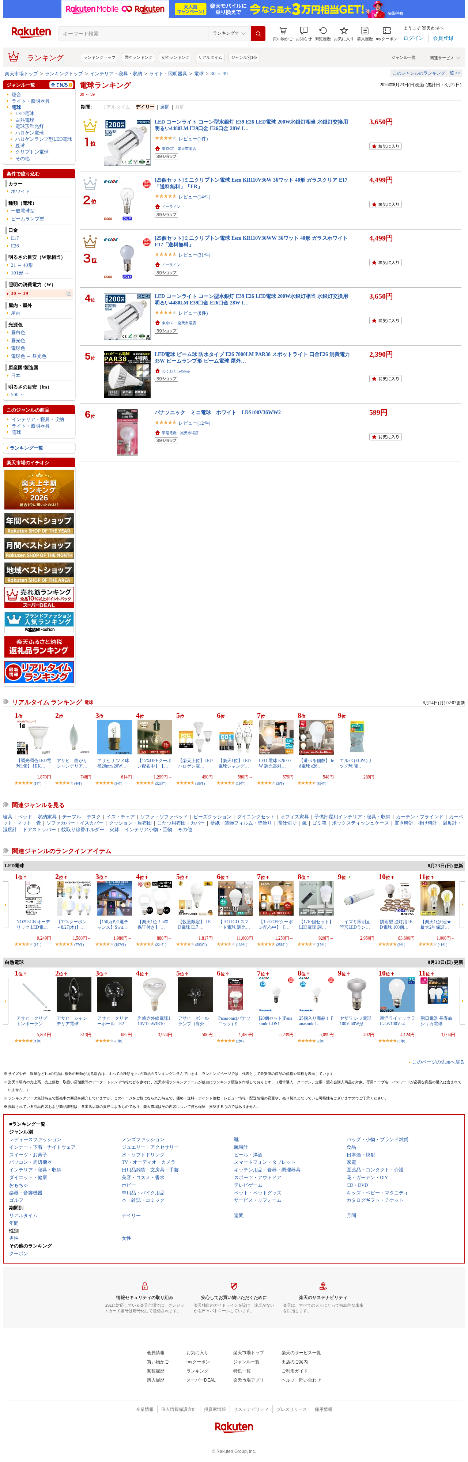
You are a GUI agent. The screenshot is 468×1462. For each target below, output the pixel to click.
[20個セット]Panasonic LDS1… (275, 1021)
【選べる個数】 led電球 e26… (316, 763)
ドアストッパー (39, 829)
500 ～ (17, 394)
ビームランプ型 (27, 218)
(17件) (321, 945)
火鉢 (114, 829)
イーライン (171, 207)
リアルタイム (210, 57)
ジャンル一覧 (404, 57)
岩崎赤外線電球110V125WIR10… (153, 1021)
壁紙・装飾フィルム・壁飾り (241, 823)
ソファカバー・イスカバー (74, 823)
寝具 (7, 816)
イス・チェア (120, 816)
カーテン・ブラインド (420, 816)
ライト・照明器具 (168, 73)
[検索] (258, 33)
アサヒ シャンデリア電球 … (72, 1021)
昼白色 (18, 332)
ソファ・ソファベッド (164, 816)
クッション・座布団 (130, 823)
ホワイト (20, 191)
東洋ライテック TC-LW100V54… (397, 1021)
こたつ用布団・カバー (181, 823)
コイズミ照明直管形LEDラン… (355, 924)
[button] (304, 33)
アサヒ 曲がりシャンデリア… (72, 763)
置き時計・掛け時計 (416, 823)
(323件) (160, 783)
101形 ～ (20, 273)
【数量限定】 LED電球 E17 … (194, 924)
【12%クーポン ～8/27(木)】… (72, 924)
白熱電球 (24, 120)
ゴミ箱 (319, 823)
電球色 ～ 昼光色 (28, 356)
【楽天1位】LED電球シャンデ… (234, 763)
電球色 (18, 348)
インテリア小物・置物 (148, 829)
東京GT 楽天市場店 (179, 149)
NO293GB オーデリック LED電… (33, 924)
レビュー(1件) (193, 138)
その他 (22, 158)
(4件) (78, 783)
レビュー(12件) (194, 423)
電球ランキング (105, 85)
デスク (94, 816)
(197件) (120, 945)
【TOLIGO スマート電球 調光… (234, 924)
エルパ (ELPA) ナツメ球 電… (356, 763)
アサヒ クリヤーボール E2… (112, 1021)
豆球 (20, 145)
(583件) (201, 945)
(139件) (241, 945)
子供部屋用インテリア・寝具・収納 (352, 816)
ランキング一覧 (26, 448)
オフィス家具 (294, 816)
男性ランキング (138, 57)
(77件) (79, 945)
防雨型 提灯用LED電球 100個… (396, 924)
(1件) (37, 783)
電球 (199, 73)
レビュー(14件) (194, 197)
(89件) (321, 783)
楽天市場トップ (21, 73)
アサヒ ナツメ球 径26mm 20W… (113, 763)
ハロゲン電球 (29, 133)
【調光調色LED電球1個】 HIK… (33, 763)
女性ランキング (175, 57)
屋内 (15, 313)
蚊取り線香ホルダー (82, 829)
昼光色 (18, 340)
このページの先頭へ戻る (438, 1062)
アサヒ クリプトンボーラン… (31, 1021)
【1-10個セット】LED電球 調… (316, 924)
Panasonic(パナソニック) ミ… (234, 1021)
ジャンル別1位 (244, 57)
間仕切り (287, 823)
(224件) (160, 945)
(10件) (200, 783)
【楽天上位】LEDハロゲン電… (195, 763)
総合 (16, 94)
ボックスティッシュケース (360, 823)
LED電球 (24, 113)
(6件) (118, 1041)
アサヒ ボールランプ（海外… (193, 1021)
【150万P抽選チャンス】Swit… (112, 924)
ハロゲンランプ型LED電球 (43, 139)
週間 (165, 107)
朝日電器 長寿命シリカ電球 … (436, 1021)
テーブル (71, 816)
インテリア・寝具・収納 (116, 73)
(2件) (240, 1041)
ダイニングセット (256, 816)
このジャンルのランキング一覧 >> (426, 73)
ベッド (25, 816)
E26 (15, 246)
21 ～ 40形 (22, 265)
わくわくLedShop (176, 371)
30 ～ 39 (219, 73)
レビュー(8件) (193, 313)
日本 (15, 375)
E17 (15, 238)
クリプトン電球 (32, 152)
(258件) (281, 945)
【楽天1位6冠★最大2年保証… (435, 924)
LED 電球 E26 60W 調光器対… (275, 763)
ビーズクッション (212, 816)
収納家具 (47, 816)
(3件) (118, 783)
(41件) (442, 945)
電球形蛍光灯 (29, 126)
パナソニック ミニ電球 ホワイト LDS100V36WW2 (218, 412)
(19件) (240, 783)
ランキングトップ (99, 57)
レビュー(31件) (194, 255)
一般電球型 (23, 210)
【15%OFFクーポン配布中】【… (154, 763)
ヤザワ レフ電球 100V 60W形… (355, 1021)
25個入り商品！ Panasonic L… (316, 1021)
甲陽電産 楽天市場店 (180, 433)
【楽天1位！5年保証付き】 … (152, 924)
